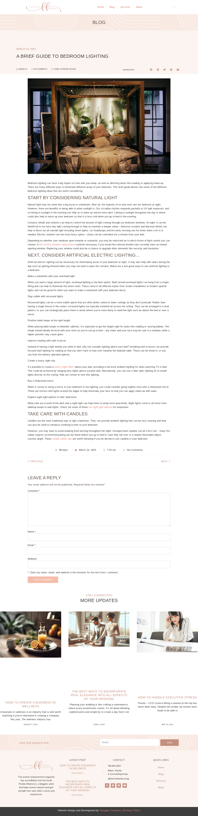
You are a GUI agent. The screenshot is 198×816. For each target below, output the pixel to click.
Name (32, 531)
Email (32, 545)
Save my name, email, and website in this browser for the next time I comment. (74, 572)
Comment (34, 491)
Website (32, 559)
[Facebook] (113, 785)
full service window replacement (57, 244)
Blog (112, 7)
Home (100, 7)
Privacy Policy (132, 810)
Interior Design (68, 69)
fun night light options (100, 407)
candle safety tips (62, 438)
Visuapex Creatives (110, 810)
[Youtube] (124, 785)
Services (125, 7)
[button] (174, 7)
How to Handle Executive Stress (167, 697)
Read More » (77, 773)
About (139, 7)
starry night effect (64, 367)
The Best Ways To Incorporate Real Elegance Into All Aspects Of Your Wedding (99, 695)
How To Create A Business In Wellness (78, 767)
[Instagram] (107, 785)
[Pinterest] (119, 785)
